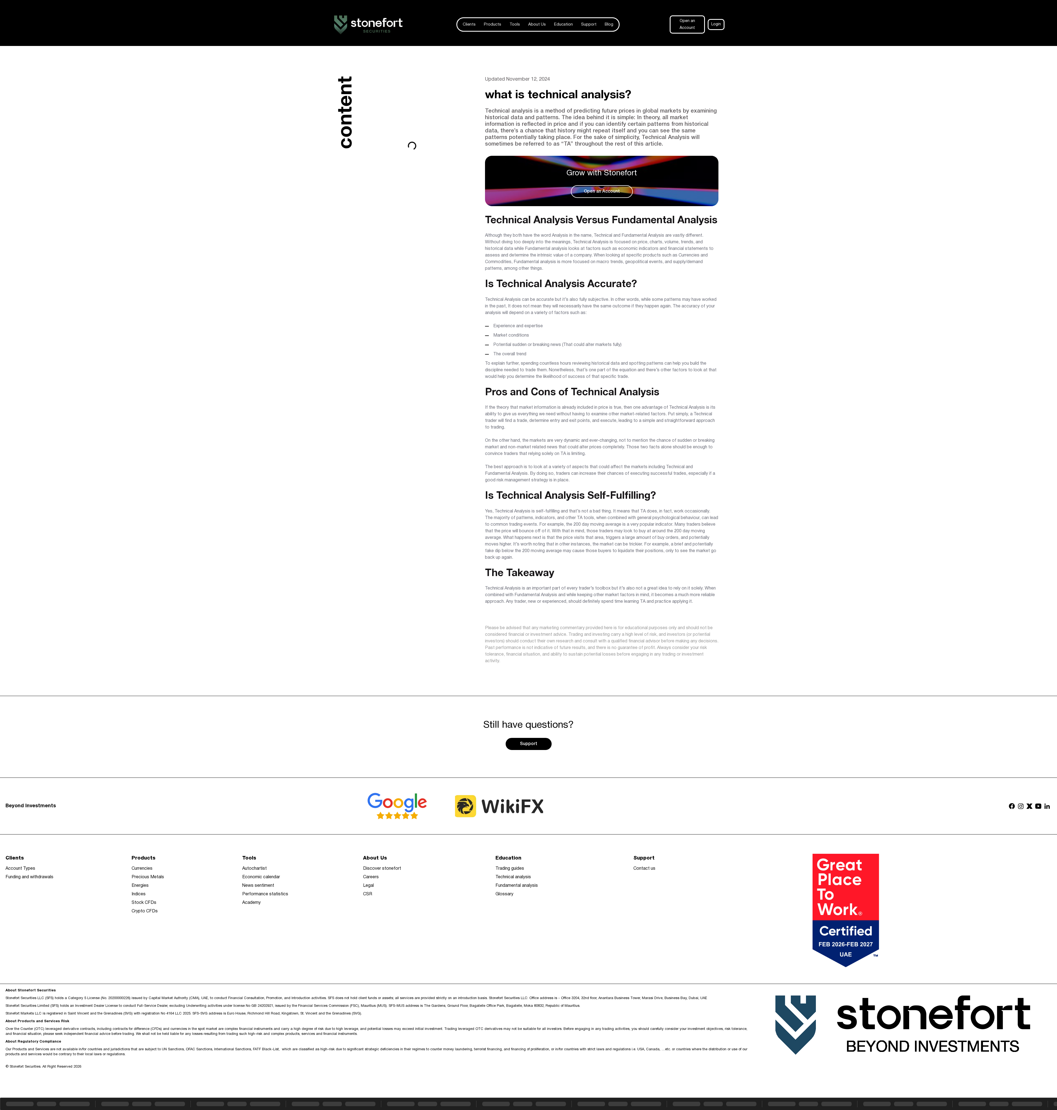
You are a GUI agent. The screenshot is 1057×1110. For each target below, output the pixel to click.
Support (588, 24)
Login (716, 24)
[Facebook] (1011, 806)
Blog (609, 24)
